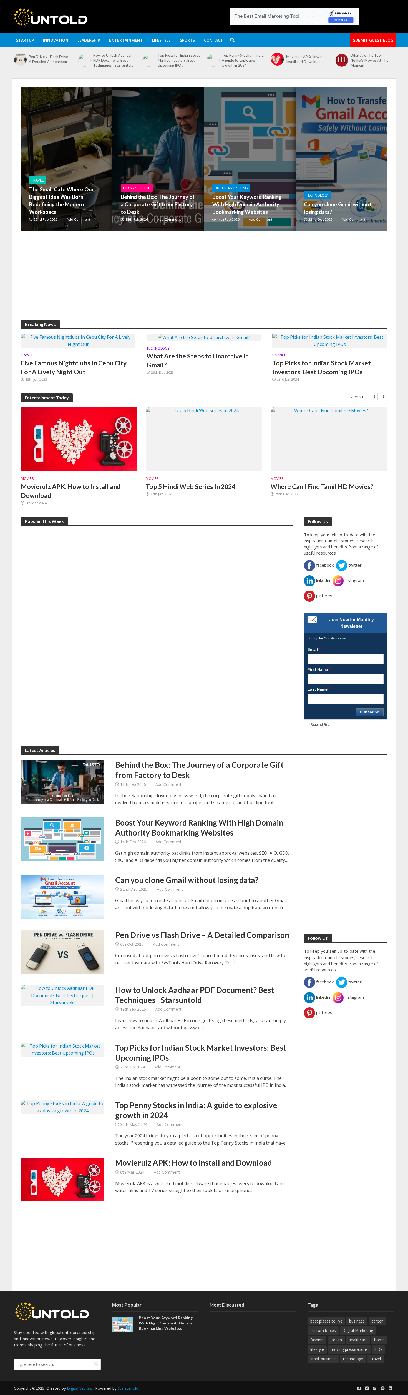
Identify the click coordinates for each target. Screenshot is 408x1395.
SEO (378, 1349)
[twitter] (367, 1388)
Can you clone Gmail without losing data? (337, 208)
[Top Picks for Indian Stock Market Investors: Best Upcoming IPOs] (84, 60)
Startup (25, 40)
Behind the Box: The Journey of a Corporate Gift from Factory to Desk (158, 204)
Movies (27, 478)
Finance (279, 355)
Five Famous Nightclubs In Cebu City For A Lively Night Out (74, 367)
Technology (317, 195)
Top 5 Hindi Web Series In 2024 (190, 486)
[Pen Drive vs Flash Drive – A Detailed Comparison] (62, 952)
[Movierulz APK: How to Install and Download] (213, 59)
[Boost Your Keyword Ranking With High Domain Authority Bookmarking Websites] (280, 159)
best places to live (326, 1321)
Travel (37, 180)
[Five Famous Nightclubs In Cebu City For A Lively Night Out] (78, 340)
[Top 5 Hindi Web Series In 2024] (204, 439)
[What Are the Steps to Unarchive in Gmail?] (204, 337)
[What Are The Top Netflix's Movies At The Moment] (277, 60)
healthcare (358, 1340)
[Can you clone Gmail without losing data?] (62, 897)
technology (353, 1358)
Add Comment (78, 219)
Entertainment (126, 40)
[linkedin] (390, 1388)
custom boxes (323, 1330)
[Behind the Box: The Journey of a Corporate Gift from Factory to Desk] (188, 159)
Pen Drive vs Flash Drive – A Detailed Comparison (202, 935)
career (377, 1321)
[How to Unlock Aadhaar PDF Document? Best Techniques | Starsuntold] (20, 60)
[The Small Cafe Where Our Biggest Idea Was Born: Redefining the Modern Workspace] (341, 62)
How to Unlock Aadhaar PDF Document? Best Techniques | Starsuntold (49, 60)
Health (336, 1340)
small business (323, 1358)
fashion (317, 1340)
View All (357, 397)
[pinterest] (382, 1388)
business (357, 1321)
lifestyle (317, 1349)
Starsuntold (128, 1388)
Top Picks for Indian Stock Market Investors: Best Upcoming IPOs (114, 60)
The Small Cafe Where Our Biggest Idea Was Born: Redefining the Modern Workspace (372, 62)
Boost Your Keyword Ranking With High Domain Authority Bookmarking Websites (246, 204)
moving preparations (349, 1349)
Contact (213, 40)
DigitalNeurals (79, 1388)
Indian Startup (136, 187)
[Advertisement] (187, 281)
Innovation (55, 40)
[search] (96, 1363)
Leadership (88, 40)
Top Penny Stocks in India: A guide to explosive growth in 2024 (179, 60)
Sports (187, 40)
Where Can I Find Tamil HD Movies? (322, 486)
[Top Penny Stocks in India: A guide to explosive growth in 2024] (148, 60)
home (379, 1340)
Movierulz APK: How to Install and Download (240, 59)
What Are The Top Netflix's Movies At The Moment (305, 60)
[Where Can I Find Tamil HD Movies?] (329, 439)
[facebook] (359, 1388)
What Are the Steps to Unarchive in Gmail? (198, 360)
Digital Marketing (231, 187)
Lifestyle (161, 40)
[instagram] (375, 1388)
